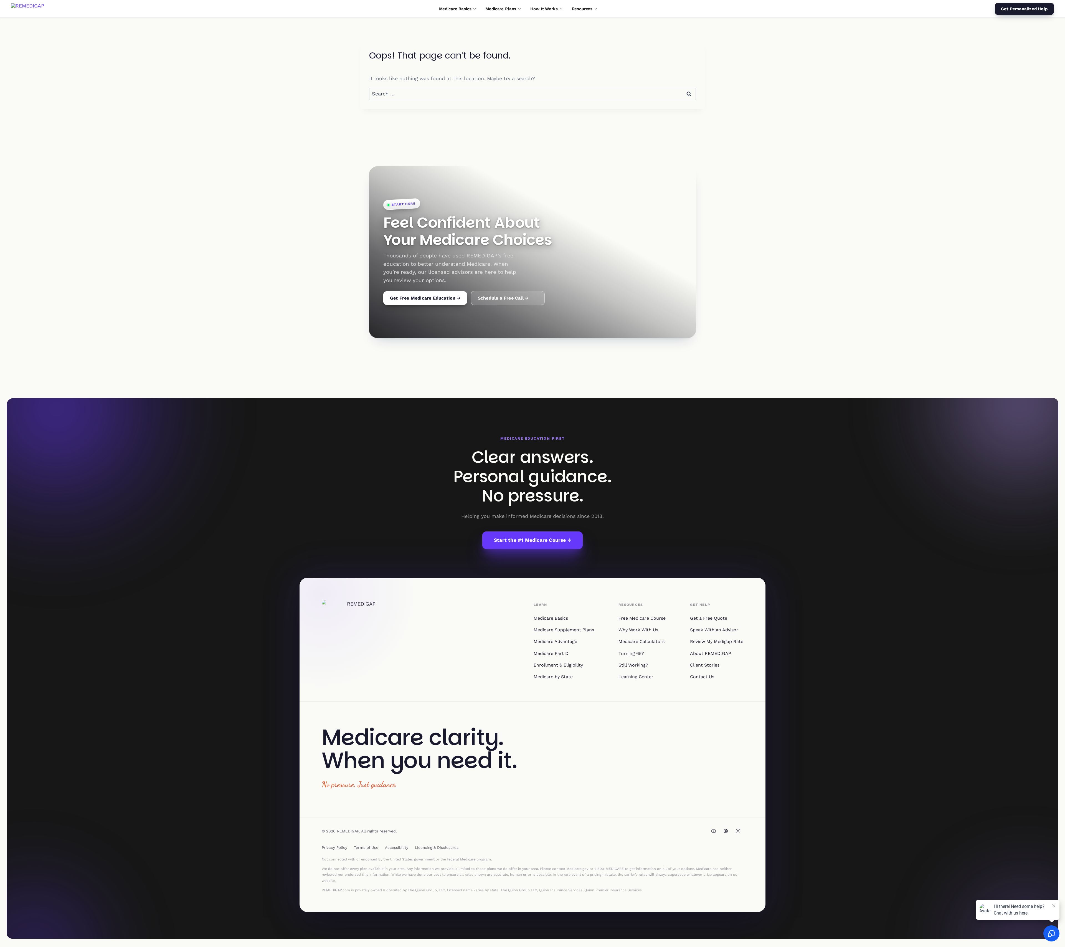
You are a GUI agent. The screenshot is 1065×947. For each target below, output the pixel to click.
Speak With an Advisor (714, 629)
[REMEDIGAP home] (27, 8)
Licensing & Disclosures (436, 847)
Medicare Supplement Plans (564, 629)
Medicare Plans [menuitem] (500, 8)
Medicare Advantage (555, 641)
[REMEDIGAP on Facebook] (726, 831)
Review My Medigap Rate (716, 641)
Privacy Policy (334, 847)
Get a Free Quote (708, 618)
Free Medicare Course (642, 618)
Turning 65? (631, 653)
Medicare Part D (551, 653)
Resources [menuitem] (582, 8)
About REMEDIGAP (710, 653)
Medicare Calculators (641, 641)
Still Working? (633, 665)
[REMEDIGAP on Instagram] (738, 831)
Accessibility (396, 847)
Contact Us (702, 676)
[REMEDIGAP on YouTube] (713, 831)
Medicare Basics (551, 618)
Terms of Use (366, 847)
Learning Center (635, 676)
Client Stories (704, 665)
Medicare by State (553, 676)
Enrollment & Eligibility (558, 665)
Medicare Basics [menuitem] (455, 8)
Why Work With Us (638, 629)
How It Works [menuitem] (543, 8)
